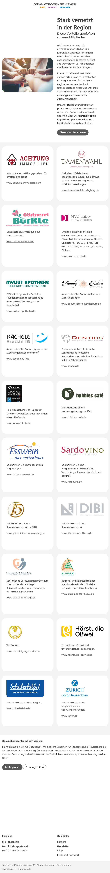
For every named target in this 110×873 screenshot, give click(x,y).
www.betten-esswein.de (20, 474)
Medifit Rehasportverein (15, 846)
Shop (60, 850)
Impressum (7, 869)
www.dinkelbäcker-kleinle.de (77, 594)
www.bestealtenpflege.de (21, 597)
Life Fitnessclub (10, 842)
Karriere (61, 842)
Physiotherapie (97, 747)
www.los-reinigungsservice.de (23, 651)
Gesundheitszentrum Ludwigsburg (55, 4)
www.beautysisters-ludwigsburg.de (81, 303)
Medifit (52, 7)
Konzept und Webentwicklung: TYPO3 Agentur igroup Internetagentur (37, 865)
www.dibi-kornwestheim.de (76, 533)
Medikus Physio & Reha (15, 850)
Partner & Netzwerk (68, 855)
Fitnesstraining (79, 747)
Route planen (12, 767)
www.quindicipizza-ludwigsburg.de (25, 533)
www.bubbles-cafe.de (73, 417)
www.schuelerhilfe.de (18, 708)
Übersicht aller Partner (73, 132)
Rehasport (13, 750)
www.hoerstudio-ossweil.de (76, 655)
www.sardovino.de (71, 481)
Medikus (65, 7)
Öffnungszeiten (34, 767)
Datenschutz (24, 869)
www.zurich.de (69, 715)
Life (42, 7)
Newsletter (63, 846)
